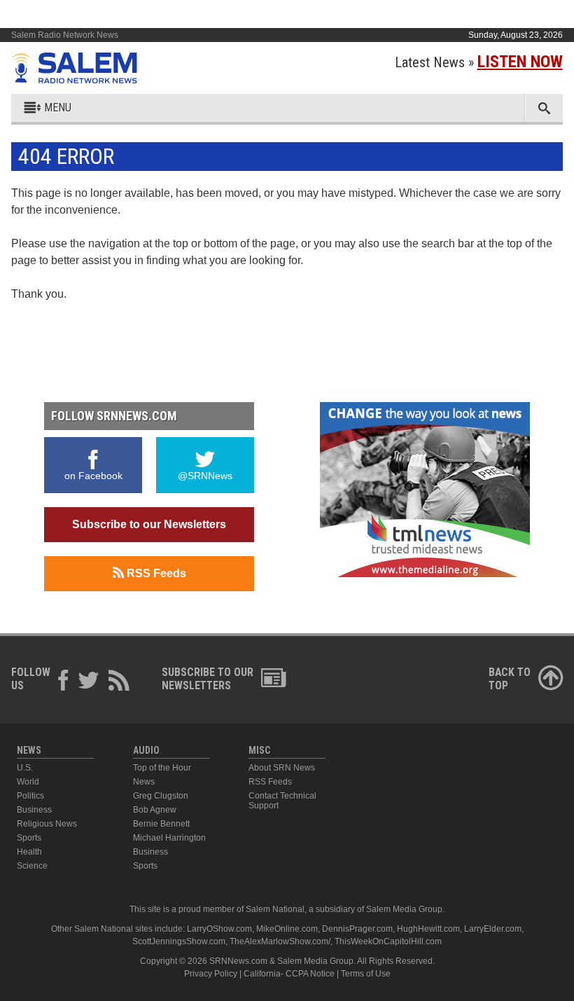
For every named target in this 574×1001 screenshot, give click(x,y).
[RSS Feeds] (119, 682)
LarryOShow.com (219, 929)
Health (29, 852)
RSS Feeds (155, 573)
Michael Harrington (169, 838)
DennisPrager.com (357, 929)
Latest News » (479, 62)
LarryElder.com (493, 929)
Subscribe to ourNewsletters (207, 678)
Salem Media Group (404, 909)
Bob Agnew (154, 810)
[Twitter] (88, 682)
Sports (29, 838)
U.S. (25, 768)
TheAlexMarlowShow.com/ (280, 941)
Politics (30, 796)
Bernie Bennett (161, 824)
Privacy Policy (210, 974)
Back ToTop (510, 678)
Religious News (47, 824)
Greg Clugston (160, 796)
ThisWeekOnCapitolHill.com (388, 941)
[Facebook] (63, 682)
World (28, 782)
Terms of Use (366, 974)
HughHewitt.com (428, 929)
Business (34, 810)
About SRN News (281, 768)
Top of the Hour (162, 768)
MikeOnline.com (287, 929)
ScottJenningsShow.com (178, 941)
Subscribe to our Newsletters (149, 524)
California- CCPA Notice (289, 974)
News (144, 782)
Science (32, 866)
